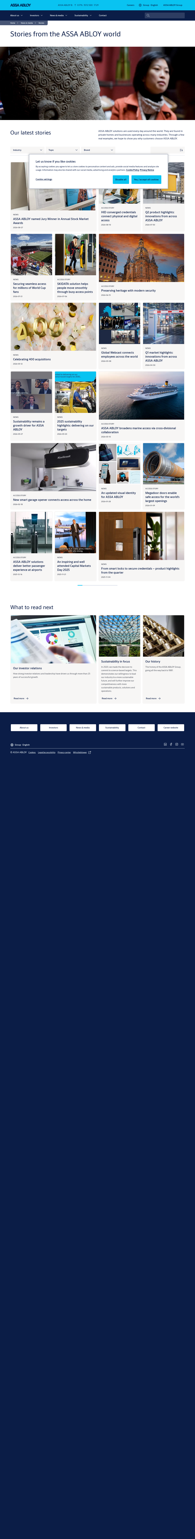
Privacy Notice (147, 170)
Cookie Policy (132, 170)
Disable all (120, 179)
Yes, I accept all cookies (146, 179)
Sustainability (81, 15)
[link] (130, 5)
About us (14, 15)
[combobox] (165, 15)
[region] (98, 171)
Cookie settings (44, 179)
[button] (21, 15)
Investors (34, 15)
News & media (57, 15)
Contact (103, 15)
